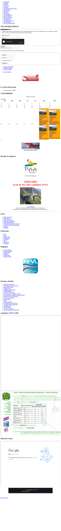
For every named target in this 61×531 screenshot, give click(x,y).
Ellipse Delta (7, 236)
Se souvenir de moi (6, 60)
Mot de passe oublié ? (9, 66)
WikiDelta (6, 227)
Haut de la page (4, 497)
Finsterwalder (7, 238)
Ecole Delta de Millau (9, 222)
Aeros (5, 234)
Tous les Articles (7, 72)
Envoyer (3, 46)
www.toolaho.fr (30, 206)
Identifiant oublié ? (8, 68)
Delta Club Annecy (8, 219)
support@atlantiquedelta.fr (36, 491)
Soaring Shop (7, 255)
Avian (5, 235)
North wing (6, 242)
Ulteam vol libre (7, 256)
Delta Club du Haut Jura (9, 221)
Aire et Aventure (7, 250)
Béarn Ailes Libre (8, 217)
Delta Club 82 (7, 218)
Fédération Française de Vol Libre (11, 223)
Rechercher (3, 47)
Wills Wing (6, 243)
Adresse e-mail (6, 35)
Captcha (4, 38)
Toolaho (5, 226)
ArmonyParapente (8, 251)
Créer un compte (7, 69)
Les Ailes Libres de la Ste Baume (11, 225)
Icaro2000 (6, 239)
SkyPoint (6, 254)
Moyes (5, 240)
